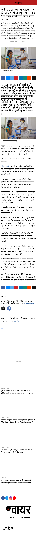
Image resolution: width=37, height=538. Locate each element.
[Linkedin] (21, 78)
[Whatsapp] (25, 78)
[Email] (34, 78)
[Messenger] (8, 78)
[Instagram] (10, 498)
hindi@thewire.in (29, 303)
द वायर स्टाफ (4, 42)
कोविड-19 (21, 42)
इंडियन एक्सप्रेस (5, 166)
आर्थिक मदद (18, 321)
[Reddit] (29, 78)
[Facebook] (3, 78)
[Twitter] (12, 78)
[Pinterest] (16, 78)
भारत (26, 42)
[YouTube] (14, 498)
